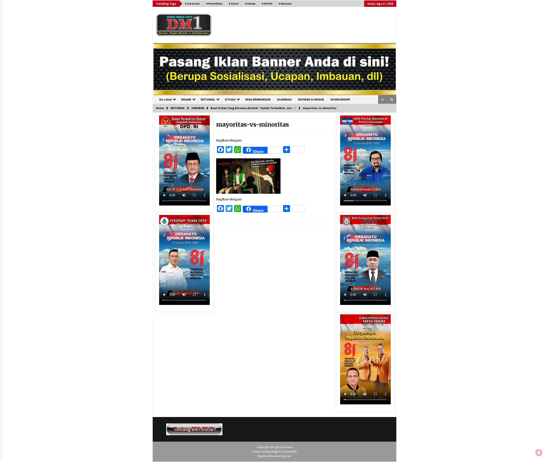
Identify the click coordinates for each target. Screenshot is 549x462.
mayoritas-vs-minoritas (252, 124)
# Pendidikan (214, 3)
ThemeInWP (289, 451)
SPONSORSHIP (340, 99)
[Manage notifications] (538, 452)
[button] (382, 99)
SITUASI (230, 99)
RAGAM (186, 99)
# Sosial (233, 3)
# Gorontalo (192, 3)
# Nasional (285, 3)
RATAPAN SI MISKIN (311, 99)
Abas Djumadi (282, 456)
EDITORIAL (208, 99)
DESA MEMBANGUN (257, 99)
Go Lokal (165, 99)
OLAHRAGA (284, 99)
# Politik (267, 3)
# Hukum (250, 3)
